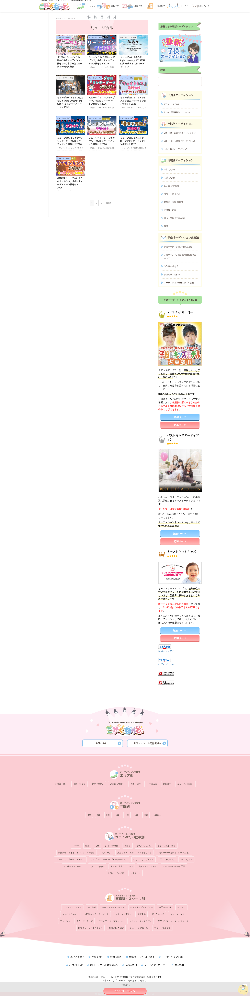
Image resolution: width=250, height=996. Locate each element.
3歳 (117, 815)
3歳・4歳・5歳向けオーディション (180, 141)
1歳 (98, 815)
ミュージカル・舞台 (166, 846)
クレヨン (181, 907)
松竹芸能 (92, 907)
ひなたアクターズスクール (111, 921)
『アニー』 (106, 852)
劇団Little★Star (116, 928)
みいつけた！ (186, 859)
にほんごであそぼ (116, 873)
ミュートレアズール (139, 928)
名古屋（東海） (117, 784)
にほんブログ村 (166, 650)
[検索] (196, 81)
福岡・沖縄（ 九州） (173, 193)
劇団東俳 (141, 914)
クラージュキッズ (85, 921)
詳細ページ (180, 417)
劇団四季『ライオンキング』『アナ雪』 (76, 852)
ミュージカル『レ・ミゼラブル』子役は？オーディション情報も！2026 (102, 141)
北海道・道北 (61, 784)
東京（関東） (170, 169)
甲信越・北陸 (170, 210)
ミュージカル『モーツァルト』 (70, 859)
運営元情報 (131, 965)
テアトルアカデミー (72, 907)
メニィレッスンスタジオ (140, 921)
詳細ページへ (180, 533)
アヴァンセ (65, 921)
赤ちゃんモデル (144, 846)
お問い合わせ (103, 743)
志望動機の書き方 (172, 274)
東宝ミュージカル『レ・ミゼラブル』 (134, 852)
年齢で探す (97, 957)
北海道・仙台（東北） (174, 202)
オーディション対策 (172, 957)
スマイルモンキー (70, 914)
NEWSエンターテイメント (97, 914)
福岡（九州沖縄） (186, 784)
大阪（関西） (170, 177)
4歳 (127, 815)
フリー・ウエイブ (162, 928)
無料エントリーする (124, 990)
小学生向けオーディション (176, 149)
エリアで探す (77, 957)
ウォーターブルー (178, 914)
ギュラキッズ (158, 914)
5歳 (136, 815)
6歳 (146, 815)
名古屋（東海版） (172, 185)
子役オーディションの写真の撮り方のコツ (180, 256)
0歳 (89, 815)
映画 (87, 846)
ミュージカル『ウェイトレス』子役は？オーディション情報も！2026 (133, 100)
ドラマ (76, 846)
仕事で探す (116, 957)
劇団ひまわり (165, 907)
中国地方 (153, 784)
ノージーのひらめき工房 (174, 866)
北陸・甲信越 (79, 784)
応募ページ (180, 424)
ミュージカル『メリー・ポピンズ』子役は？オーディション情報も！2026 (102, 60)
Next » (109, 202)
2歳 (108, 815)
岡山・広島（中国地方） (175, 218)
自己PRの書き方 (171, 266)
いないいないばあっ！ (143, 859)
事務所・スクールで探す (142, 957)
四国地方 (167, 784)
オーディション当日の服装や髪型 (179, 282)
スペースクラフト (123, 914)
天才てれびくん (167, 859)
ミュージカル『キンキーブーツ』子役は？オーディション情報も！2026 (102, 100)
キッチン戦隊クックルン (122, 866)
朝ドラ (128, 846)
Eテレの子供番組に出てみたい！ (178, 112)
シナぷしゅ (135, 873)
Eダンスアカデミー (147, 866)
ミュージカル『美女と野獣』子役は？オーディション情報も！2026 (133, 141)
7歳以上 (157, 815)
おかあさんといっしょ (74, 866)
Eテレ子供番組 (111, 846)
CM (97, 846)
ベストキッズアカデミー (141, 907)
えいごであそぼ (97, 866)
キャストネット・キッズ (113, 907)
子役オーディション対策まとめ (178, 246)
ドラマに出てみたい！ (174, 104)
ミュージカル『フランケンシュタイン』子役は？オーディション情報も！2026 (70, 141)
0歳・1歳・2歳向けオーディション (180, 133)
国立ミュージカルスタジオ (90, 928)
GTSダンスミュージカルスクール (173, 921)
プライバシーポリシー (155, 965)
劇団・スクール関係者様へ (147, 743)
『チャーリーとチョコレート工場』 (174, 852)
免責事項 (179, 965)
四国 (166, 226)
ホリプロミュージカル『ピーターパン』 (109, 859)
